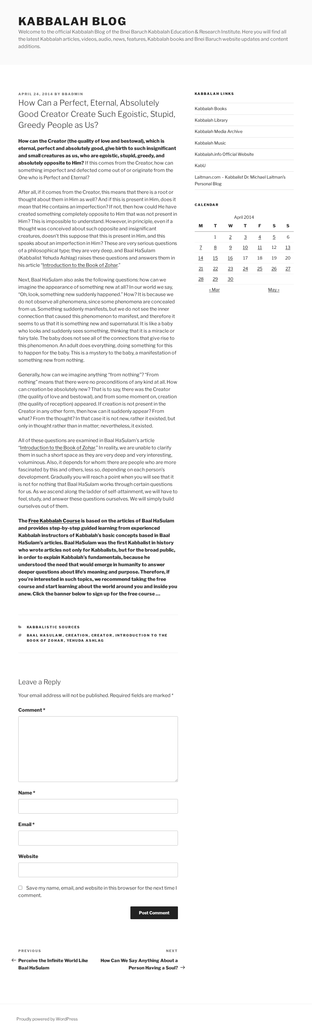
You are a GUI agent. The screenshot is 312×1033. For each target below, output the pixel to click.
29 (215, 278)
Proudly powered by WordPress (47, 1018)
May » (273, 289)
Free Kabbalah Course (54, 521)
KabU (200, 165)
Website (28, 856)
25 (259, 268)
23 (230, 268)
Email (26, 824)
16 (230, 257)
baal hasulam (45, 635)
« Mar (214, 289)
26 (274, 268)
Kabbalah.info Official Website (224, 154)
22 (215, 268)
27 (287, 268)
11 (260, 247)
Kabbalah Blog (72, 21)
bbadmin (72, 94)
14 (200, 257)
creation (77, 635)
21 (201, 268)
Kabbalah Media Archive (219, 131)
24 (245, 268)
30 (230, 278)
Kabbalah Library (211, 120)
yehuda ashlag (85, 640)
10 (245, 247)
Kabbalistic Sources (53, 627)
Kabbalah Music (210, 142)
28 (201, 278)
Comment (31, 710)
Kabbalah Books (211, 108)
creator (102, 635)
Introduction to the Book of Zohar (80, 265)
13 (287, 247)
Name (26, 793)
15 (215, 257)
